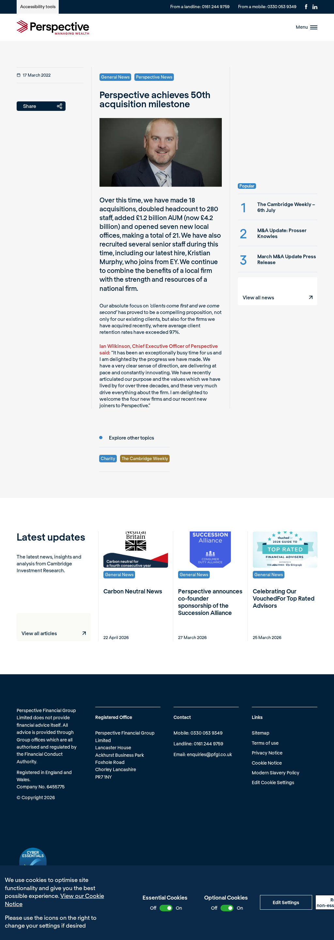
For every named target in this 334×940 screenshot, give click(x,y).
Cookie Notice (267, 763)
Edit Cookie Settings (273, 782)
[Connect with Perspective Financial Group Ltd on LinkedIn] (314, 7)
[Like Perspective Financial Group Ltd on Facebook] (306, 6)
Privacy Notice (267, 752)
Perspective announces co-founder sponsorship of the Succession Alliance (210, 602)
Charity (108, 458)
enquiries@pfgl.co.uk (209, 754)
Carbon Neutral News (132, 591)
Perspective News (154, 77)
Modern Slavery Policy (275, 772)
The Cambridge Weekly (145, 458)
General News (115, 77)
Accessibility (37, 6)
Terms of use (265, 743)
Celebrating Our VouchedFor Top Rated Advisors (283, 598)
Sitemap (260, 733)
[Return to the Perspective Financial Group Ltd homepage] (53, 27)
